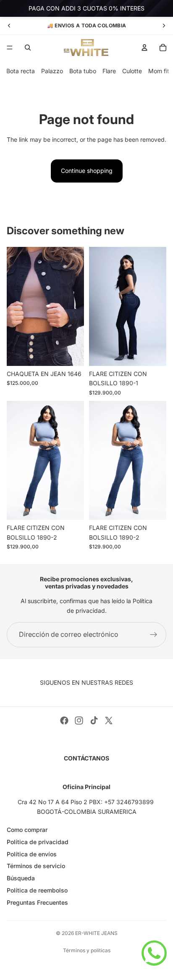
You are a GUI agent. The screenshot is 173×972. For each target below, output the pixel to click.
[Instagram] (79, 720)
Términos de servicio (36, 865)
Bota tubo (82, 70)
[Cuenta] (144, 47)
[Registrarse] (154, 635)
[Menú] (9, 47)
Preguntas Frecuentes (37, 902)
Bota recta (20, 70)
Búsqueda (21, 878)
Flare (109, 70)
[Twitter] (109, 720)
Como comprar (27, 829)
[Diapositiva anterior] (9, 25)
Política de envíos (32, 854)
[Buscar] (27, 47)
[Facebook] (64, 720)
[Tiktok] (94, 720)
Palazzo (52, 70)
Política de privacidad (37, 841)
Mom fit (158, 70)
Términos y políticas (86, 950)
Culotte (132, 70)
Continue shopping (87, 170)
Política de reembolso (37, 890)
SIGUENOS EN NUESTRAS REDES (86, 682)
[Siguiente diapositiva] (164, 25)
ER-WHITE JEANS (96, 933)
